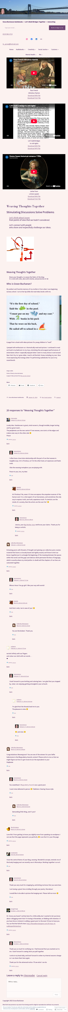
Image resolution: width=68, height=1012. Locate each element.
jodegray (13, 646)
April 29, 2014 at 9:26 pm (17, 854)
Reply (8, 443)
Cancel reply (42, 975)
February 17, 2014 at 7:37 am (18, 648)
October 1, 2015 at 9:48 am (18, 911)
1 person (14, 439)
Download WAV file (34, 95)
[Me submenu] (41, 54)
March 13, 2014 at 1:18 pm (20, 780)
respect (58, 397)
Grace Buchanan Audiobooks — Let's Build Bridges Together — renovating (29, 22)
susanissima (14, 852)
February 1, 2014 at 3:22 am (18, 545)
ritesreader (14, 418)
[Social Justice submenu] (48, 49)
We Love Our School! (25, 376)
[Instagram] (27, 39)
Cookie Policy (33, 1008)
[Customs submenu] (58, 49)
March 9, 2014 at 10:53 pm (23, 489)
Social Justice (48, 397)
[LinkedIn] (36, 39)
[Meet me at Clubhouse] (41, 39)
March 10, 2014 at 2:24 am (23, 626)
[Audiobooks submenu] (24, 49)
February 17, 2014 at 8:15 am (21, 676)
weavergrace (17, 451)
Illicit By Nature (15, 827)
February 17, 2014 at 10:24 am (24, 701)
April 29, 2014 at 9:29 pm (20, 880)
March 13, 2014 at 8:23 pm (23, 806)
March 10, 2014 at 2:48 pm (26, 519)
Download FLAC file (34, 98)
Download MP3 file (34, 148)
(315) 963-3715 (7, 34)
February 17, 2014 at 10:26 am (27, 727)
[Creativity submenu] (35, 49)
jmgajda (19, 487)
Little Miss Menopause (17, 543)
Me (43, 397)
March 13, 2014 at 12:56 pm (18, 749)
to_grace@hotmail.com (11, 44)
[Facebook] (32, 39)
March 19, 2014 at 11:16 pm (18, 829)
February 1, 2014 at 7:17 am (21, 580)
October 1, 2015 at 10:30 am (21, 944)
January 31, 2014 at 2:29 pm (21, 453)
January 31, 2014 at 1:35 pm (18, 420)
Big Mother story (29, 525)
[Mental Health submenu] (35, 54)
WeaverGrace (17, 942)
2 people (14, 566)
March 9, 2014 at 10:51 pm (20, 603)
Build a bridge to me (57, 28)
